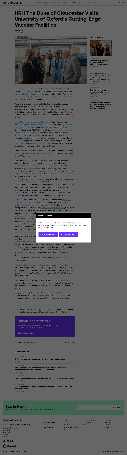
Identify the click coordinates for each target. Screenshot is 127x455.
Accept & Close (67, 234)
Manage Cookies (47, 234)
